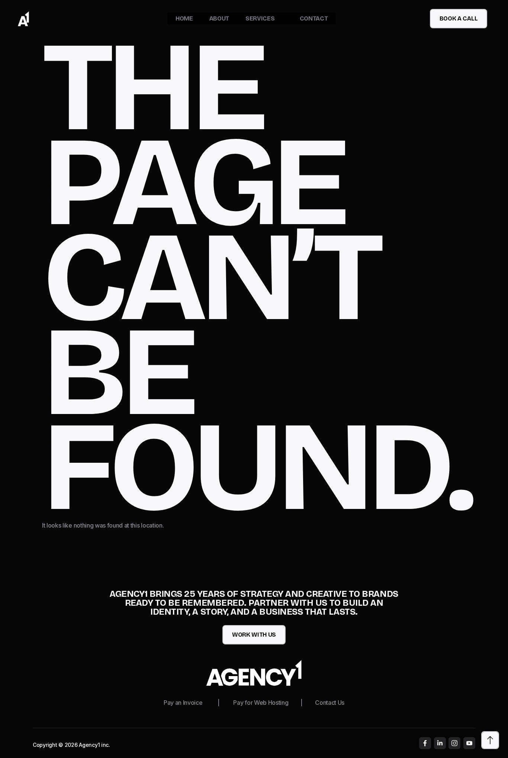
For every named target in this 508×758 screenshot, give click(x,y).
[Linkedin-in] (440, 743)
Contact (314, 18)
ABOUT (219, 18)
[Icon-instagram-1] (454, 743)
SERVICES (259, 18)
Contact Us (329, 702)
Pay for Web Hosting (260, 702)
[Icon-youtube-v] (469, 743)
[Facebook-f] (425, 743)
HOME (184, 18)
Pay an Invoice (183, 702)
